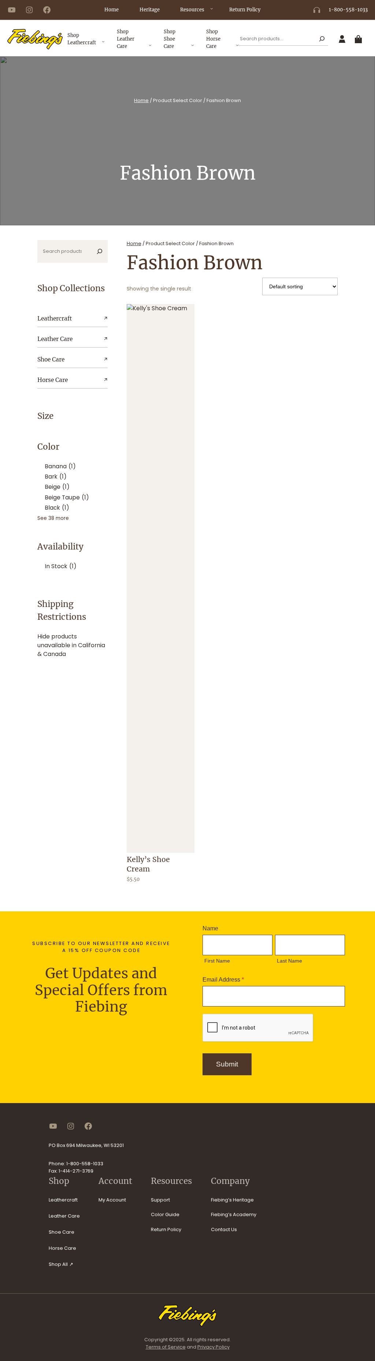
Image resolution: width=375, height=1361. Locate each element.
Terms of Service (166, 1346)
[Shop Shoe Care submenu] (192, 48)
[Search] (321, 39)
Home (141, 100)
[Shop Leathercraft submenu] (103, 44)
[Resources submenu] (211, 11)
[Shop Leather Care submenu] (150, 48)
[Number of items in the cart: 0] (359, 39)
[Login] (342, 39)
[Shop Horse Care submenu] (237, 48)
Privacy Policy (213, 1346)
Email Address (223, 979)
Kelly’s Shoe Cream (148, 864)
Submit (227, 1064)
